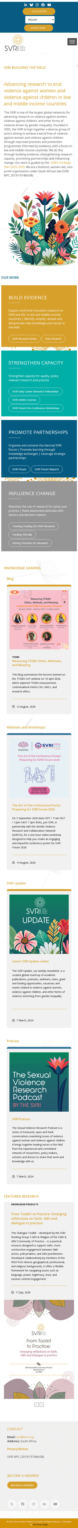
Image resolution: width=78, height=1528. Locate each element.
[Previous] (36, 1405)
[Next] (42, 1405)
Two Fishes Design (40, 1524)
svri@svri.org (25, 1437)
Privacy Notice (17, 1449)
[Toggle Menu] (72, 41)
